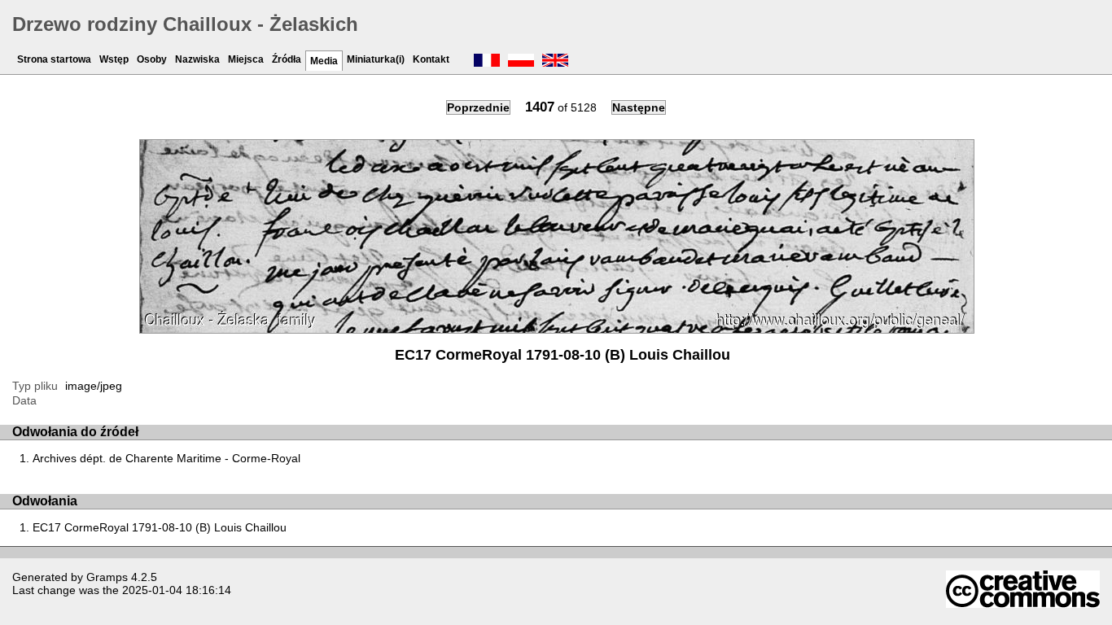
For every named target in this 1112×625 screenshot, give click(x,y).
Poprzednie (478, 107)
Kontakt (431, 59)
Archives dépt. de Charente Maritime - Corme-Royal (166, 458)
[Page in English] (555, 62)
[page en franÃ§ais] (487, 62)
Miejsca (246, 59)
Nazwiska (197, 59)
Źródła (286, 59)
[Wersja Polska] (521, 62)
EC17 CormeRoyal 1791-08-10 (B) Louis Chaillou (160, 527)
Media (324, 61)
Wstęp (114, 59)
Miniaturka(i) (376, 59)
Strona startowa (54, 59)
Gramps (107, 576)
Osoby (152, 59)
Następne (638, 107)
